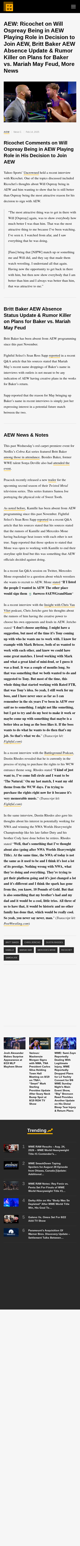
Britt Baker (12, 942)
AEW (6, 132)
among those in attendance (22, 457)
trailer (52, 479)
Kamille (10, 950)
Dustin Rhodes (54, 942)
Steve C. (17, 132)
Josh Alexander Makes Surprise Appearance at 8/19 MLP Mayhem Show (13, 1059)
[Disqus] (40, 1365)
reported (54, 355)
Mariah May (26, 950)
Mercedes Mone (47, 950)
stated (56, 582)
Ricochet (66, 950)
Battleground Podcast (58, 752)
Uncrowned (31, 172)
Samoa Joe (11, 957)
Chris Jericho (32, 942)
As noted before (14, 508)
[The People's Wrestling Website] (8, 6)
